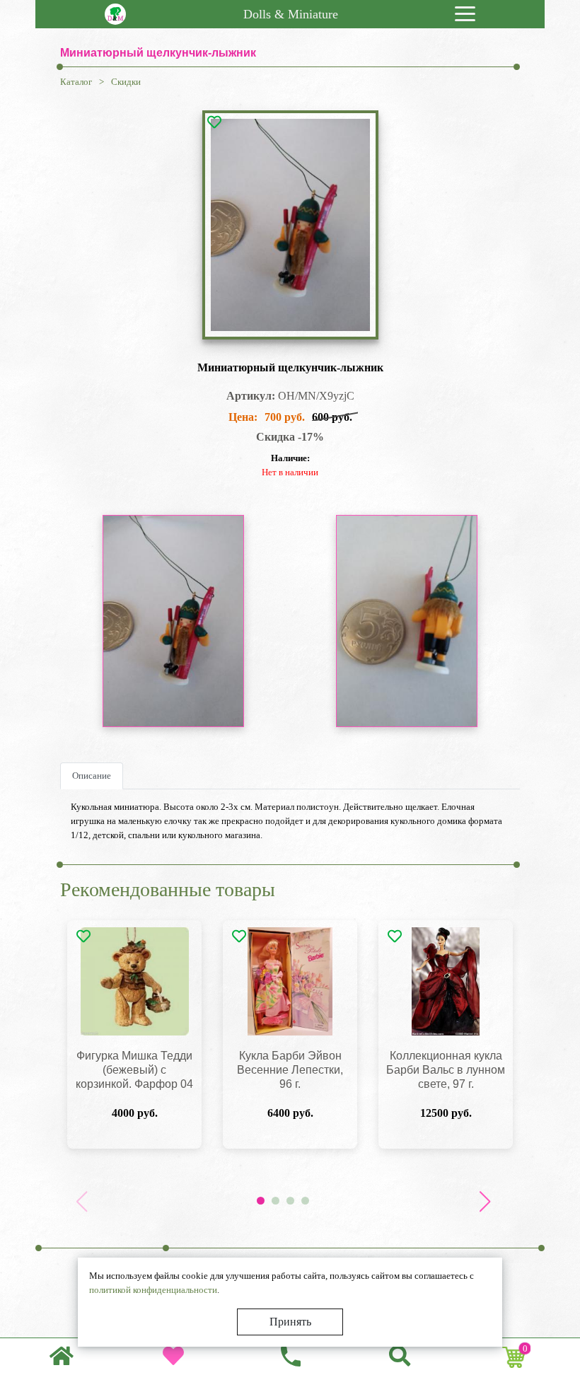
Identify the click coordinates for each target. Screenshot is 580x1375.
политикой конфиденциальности (153, 1289)
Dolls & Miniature (290, 14)
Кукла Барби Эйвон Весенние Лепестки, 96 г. (290, 1070)
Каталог (76, 81)
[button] (484, 1202)
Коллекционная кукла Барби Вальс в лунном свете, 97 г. (445, 1070)
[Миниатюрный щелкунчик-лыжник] (290, 225)
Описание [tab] (91, 775)
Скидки (126, 81)
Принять (290, 1322)
